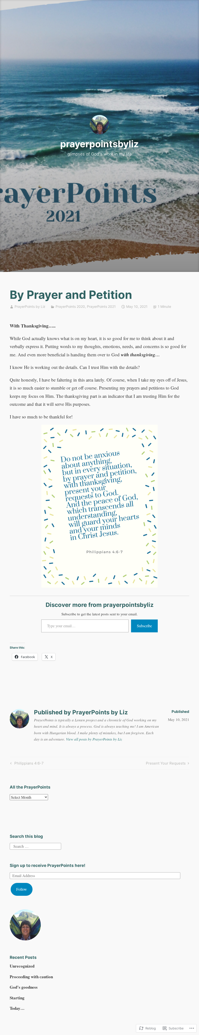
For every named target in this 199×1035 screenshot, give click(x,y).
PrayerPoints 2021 (101, 306)
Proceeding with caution (31, 977)
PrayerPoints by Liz (30, 306)
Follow (21, 889)
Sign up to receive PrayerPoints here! (47, 865)
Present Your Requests (166, 764)
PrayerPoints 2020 (70, 306)
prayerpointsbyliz (99, 143)
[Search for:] (35, 845)
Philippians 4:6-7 (26, 764)
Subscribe (144, 625)
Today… (17, 1008)
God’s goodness (24, 987)
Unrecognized (22, 966)
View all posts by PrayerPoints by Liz (94, 739)
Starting (17, 998)
